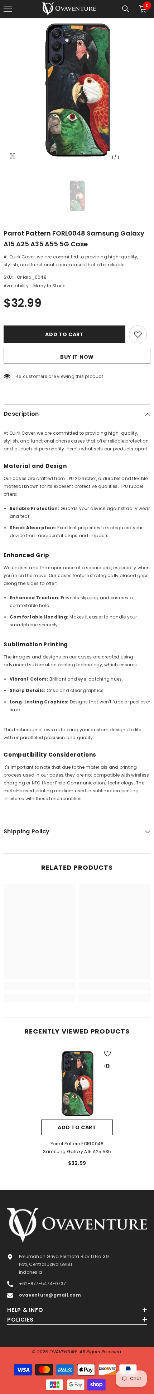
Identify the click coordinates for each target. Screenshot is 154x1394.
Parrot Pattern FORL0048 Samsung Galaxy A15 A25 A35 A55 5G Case (77, 1148)
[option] (77, 91)
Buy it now (77, 356)
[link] (39, 986)
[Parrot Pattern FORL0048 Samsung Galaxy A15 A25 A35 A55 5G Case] (77, 1084)
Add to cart (64, 334)
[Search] (125, 9)
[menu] (8, 9)
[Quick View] (107, 1066)
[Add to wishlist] (138, 334)
